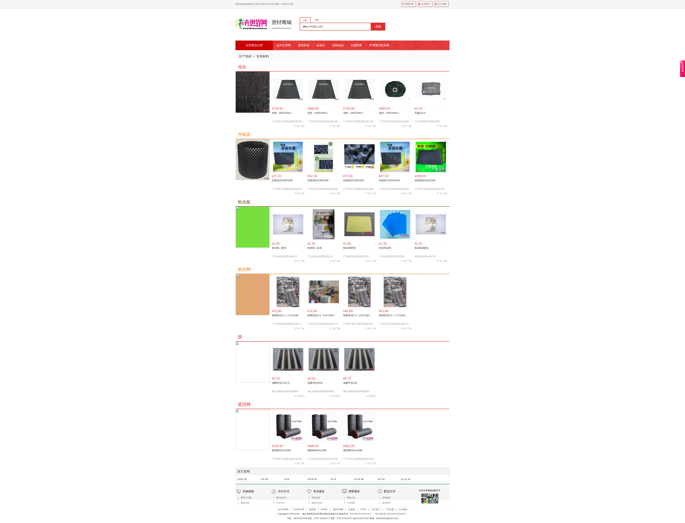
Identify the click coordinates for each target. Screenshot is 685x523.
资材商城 (303, 45)
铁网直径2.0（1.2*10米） (393, 315)
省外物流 (386, 497)
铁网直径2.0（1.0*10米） (286, 315)
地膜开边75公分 (281, 382)
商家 (317, 20)
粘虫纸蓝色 (385, 247)
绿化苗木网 (298, 509)
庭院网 (312, 509)
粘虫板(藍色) (422, 247)
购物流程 (245, 503)
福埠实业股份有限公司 (425, 256)
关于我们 (376, 509)
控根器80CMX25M (425, 180)
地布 (242, 67)
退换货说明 (316, 503)
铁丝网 (244, 269)
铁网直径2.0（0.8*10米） (357, 315)
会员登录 (425, 4)
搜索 (378, 26)
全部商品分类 (254, 45)
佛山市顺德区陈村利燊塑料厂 (286, 391)
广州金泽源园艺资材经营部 (427, 121)
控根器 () (242, 479)
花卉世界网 (283, 45)
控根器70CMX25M (389, 180)
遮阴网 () (312, 479)
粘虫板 (244, 202)
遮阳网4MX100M (317, 450)
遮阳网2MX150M (281, 450)
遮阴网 (244, 404)
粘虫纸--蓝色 (315, 247)
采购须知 (338, 45)
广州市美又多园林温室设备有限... (287, 121)
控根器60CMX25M (353, 180)
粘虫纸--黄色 (279, 247)
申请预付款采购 (379, 45)
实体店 (320, 45)
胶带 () (381, 479)
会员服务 (403, 509)
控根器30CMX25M (282, 180)
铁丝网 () (359, 479)
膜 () (333, 479)
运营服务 (351, 503)
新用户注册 (246, 497)
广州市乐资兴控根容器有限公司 (287, 324)
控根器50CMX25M (318, 180)
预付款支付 (281, 497)
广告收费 (389, 509)
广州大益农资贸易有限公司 (285, 256)
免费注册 (409, 4)
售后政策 (315, 497)
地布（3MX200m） (354, 112)
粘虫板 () (405, 479)
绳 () (286, 479)
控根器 (244, 134)
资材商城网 (338, 509)
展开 (682, 70)
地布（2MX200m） (389, 112)
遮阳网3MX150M (352, 450)
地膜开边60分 (315, 382)
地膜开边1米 (350, 382)
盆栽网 (351, 509)
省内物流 (386, 503)
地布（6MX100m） (282, 112)
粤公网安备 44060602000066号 (390, 514)
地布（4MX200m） (318, 112)
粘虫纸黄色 (349, 247)
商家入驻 (351, 497)
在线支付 (280, 503)
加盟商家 (356, 45)
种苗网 (324, 509)
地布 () (264, 479)
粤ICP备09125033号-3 (361, 514)
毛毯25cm (420, 112)
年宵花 (363, 509)
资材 (305, 20)
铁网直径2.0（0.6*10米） (322, 315)
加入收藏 (442, 4)
